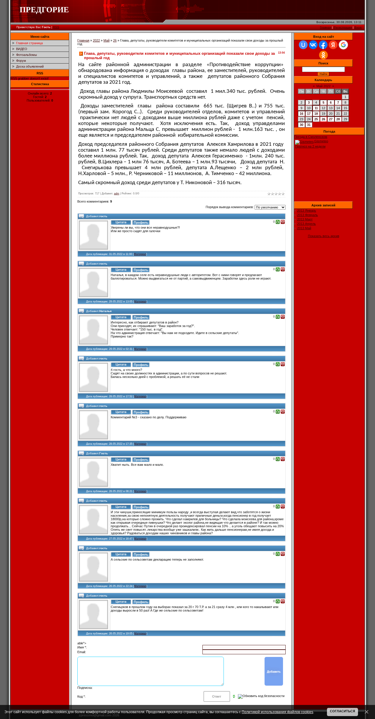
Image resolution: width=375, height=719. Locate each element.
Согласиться (342, 711)
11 (316, 108)
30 (301, 124)
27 (331, 119)
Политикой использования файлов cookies (277, 712)
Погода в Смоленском (310, 136)
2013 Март (305, 219)
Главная (325, 27)
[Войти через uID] (303, 44)
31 (309, 124)
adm (116, 193)
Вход (358, 27)
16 (301, 113)
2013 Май (304, 228)
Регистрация (343, 27)
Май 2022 (323, 86)
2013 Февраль (307, 215)
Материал (140, 254)
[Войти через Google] (343, 44)
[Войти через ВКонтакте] (313, 44)
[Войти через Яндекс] (333, 44)
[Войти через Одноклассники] (323, 55)
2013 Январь (306, 210)
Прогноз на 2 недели (310, 146)
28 (338, 119)
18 (316, 113)
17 (309, 113)
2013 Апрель (306, 223)
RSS (56, 27)
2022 (96, 40)
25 (316, 119)
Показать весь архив (323, 236)
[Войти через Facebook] (323, 44)
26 (115, 40)
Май (106, 40)
